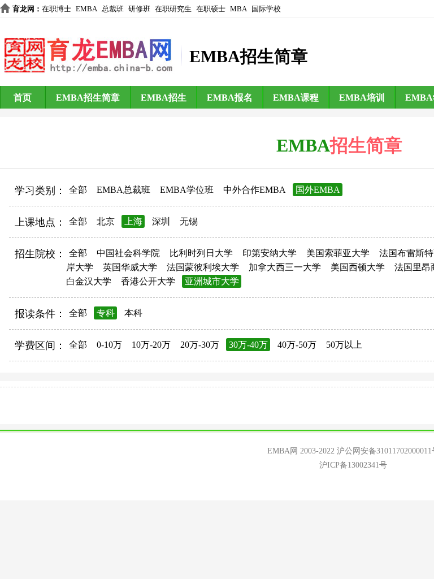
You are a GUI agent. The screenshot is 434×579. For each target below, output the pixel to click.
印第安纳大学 (269, 253)
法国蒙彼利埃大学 (203, 267)
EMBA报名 (230, 97)
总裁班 (113, 9)
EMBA (86, 9)
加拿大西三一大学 (285, 267)
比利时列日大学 (201, 253)
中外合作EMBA (254, 190)
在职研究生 (173, 9)
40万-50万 (296, 344)
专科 (106, 313)
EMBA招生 (163, 97)
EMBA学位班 (187, 190)
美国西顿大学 (358, 267)
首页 (23, 97)
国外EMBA (318, 190)
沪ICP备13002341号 (353, 465)
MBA (238, 9)
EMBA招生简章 (88, 97)
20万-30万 (199, 344)
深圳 (161, 221)
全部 (78, 190)
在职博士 (56, 9)
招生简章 (366, 145)
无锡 (189, 221)
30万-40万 (248, 344)
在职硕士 (210, 9)
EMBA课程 (296, 97)
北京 (106, 221)
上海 (133, 221)
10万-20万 (151, 344)
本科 (133, 313)
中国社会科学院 (128, 253)
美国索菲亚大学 (338, 253)
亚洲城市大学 (212, 281)
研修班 (139, 9)
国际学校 (266, 9)
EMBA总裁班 (123, 190)
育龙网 (23, 9)
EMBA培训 (362, 97)
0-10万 (109, 344)
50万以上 (344, 344)
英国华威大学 (130, 267)
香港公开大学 (148, 281)
